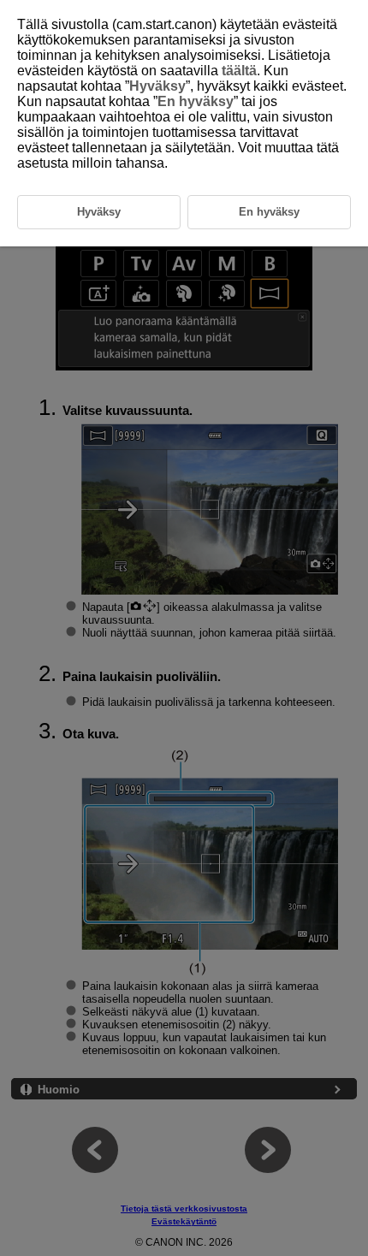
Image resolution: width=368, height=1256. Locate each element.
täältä (239, 70)
